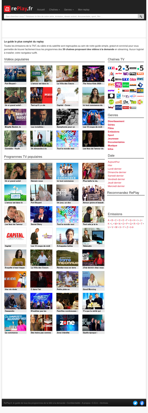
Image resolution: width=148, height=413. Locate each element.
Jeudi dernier (114, 182)
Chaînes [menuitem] (53, 9)
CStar (118, 79)
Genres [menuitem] (68, 9)
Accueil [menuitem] (41, 9)
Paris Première (133, 85)
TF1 (111, 68)
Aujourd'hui (114, 161)
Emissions (113, 131)
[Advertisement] (74, 29)
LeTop (111, 107)
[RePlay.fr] (19, 8)
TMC (133, 73)
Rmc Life (118, 85)
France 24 (118, 96)
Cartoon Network (125, 101)
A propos (86, 402)
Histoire (133, 107)
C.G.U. (95, 402)
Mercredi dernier (116, 186)
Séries (111, 124)
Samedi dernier (116, 175)
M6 (111, 73)
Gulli (111, 101)
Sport (111, 135)
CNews (125, 90)
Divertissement (116, 121)
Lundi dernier (114, 168)
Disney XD (133, 101)
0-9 (131, 227)
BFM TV (133, 90)
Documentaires (116, 142)
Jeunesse (113, 138)
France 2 (118, 68)
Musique (112, 145)
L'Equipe (140, 96)
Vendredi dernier (116, 179)
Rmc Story (111, 85)
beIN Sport (125, 96)
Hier (110, 165)
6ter (133, 79)
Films (111, 128)
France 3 (125, 68)
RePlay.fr (8, 402)
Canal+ (133, 68)
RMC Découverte (140, 79)
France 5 (140, 68)
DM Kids (140, 101)
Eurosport (133, 96)
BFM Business (140, 90)
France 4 (111, 79)
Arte (118, 73)
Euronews (111, 96)
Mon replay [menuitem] (83, 9)
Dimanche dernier (117, 172)
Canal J (118, 101)
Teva (125, 85)
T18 (140, 85)
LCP (118, 107)
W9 (125, 73)
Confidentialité (73, 402)
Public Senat (125, 107)
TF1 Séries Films (125, 79)
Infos (110, 149)
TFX (140, 73)
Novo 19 (111, 90)
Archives (104, 402)
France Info (118, 90)
